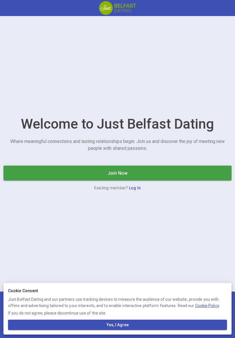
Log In (135, 188)
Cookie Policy (207, 305)
